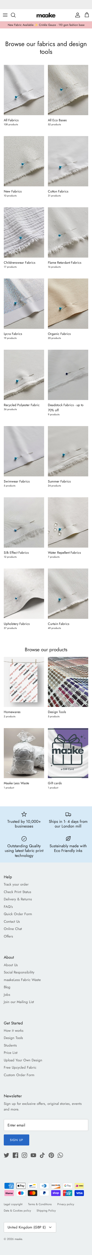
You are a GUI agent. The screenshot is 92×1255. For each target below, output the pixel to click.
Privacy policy (65, 1204)
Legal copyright (13, 1204)
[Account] (76, 15)
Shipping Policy (46, 1210)
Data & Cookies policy (17, 1210)
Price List (10, 1052)
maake (18, 1239)
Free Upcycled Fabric (20, 1067)
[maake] (46, 15)
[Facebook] (15, 1155)
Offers (8, 936)
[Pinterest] (51, 1155)
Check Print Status (17, 891)
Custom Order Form (19, 1075)
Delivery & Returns (18, 899)
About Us (11, 965)
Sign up (16, 1140)
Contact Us (12, 921)
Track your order (16, 884)
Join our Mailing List (19, 1001)
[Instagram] (24, 1155)
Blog (7, 987)
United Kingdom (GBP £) (27, 1227)
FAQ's (8, 906)
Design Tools (13, 1037)
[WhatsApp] (60, 1155)
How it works (13, 1030)
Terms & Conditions (40, 1204)
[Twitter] (6, 1155)
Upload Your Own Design (23, 1060)
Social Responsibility (19, 972)
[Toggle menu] (5, 15)
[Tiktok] (42, 1155)
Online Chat (13, 928)
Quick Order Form (18, 914)
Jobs (7, 994)
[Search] (15, 15)
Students (10, 1045)
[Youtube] (33, 1155)
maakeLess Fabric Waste (22, 979)
